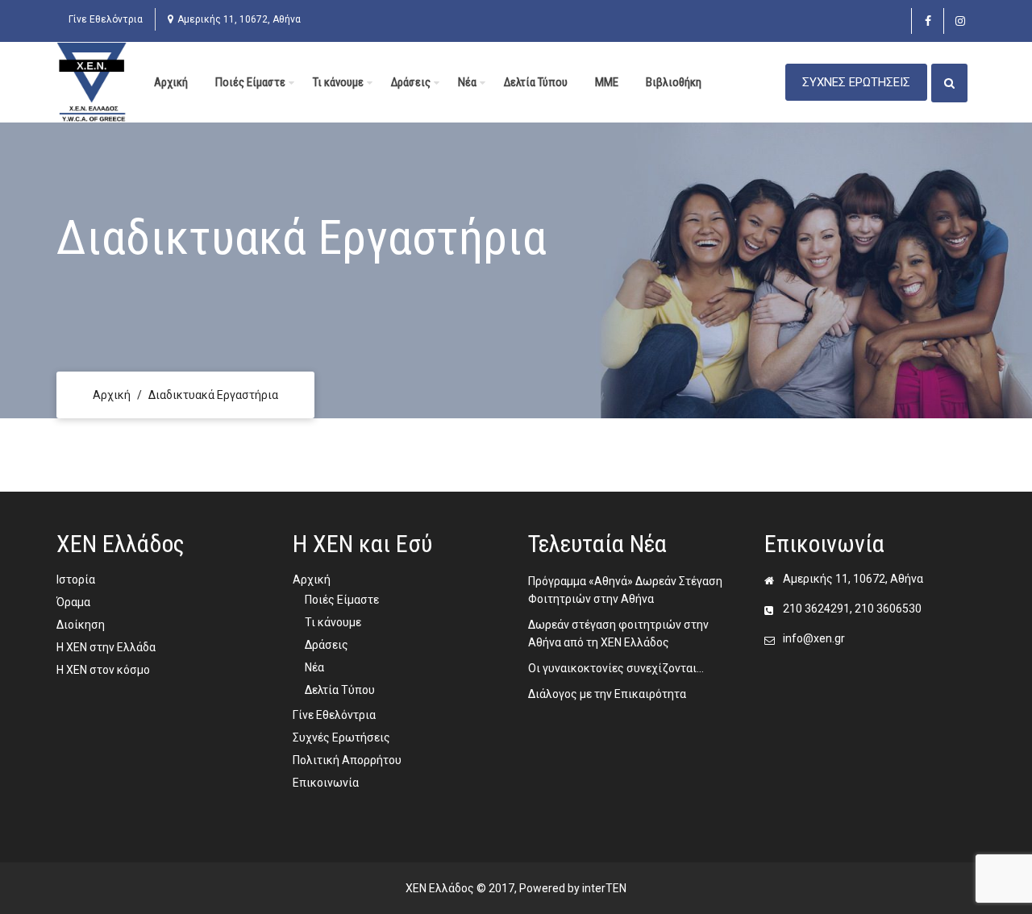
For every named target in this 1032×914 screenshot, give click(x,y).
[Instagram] (960, 21)
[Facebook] (927, 21)
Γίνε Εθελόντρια (106, 19)
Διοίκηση (80, 624)
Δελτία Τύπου (536, 82)
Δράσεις (411, 82)
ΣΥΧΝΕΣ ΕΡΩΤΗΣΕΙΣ (856, 82)
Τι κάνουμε (338, 82)
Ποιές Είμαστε (250, 82)
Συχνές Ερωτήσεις (341, 737)
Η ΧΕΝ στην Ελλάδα (106, 647)
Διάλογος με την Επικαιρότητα (607, 694)
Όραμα (73, 602)
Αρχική (171, 82)
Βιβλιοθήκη (673, 82)
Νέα (467, 82)
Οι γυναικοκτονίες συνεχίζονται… (616, 668)
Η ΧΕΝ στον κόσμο (103, 669)
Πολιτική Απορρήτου (347, 760)
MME (606, 82)
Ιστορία (75, 579)
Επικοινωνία (326, 782)
